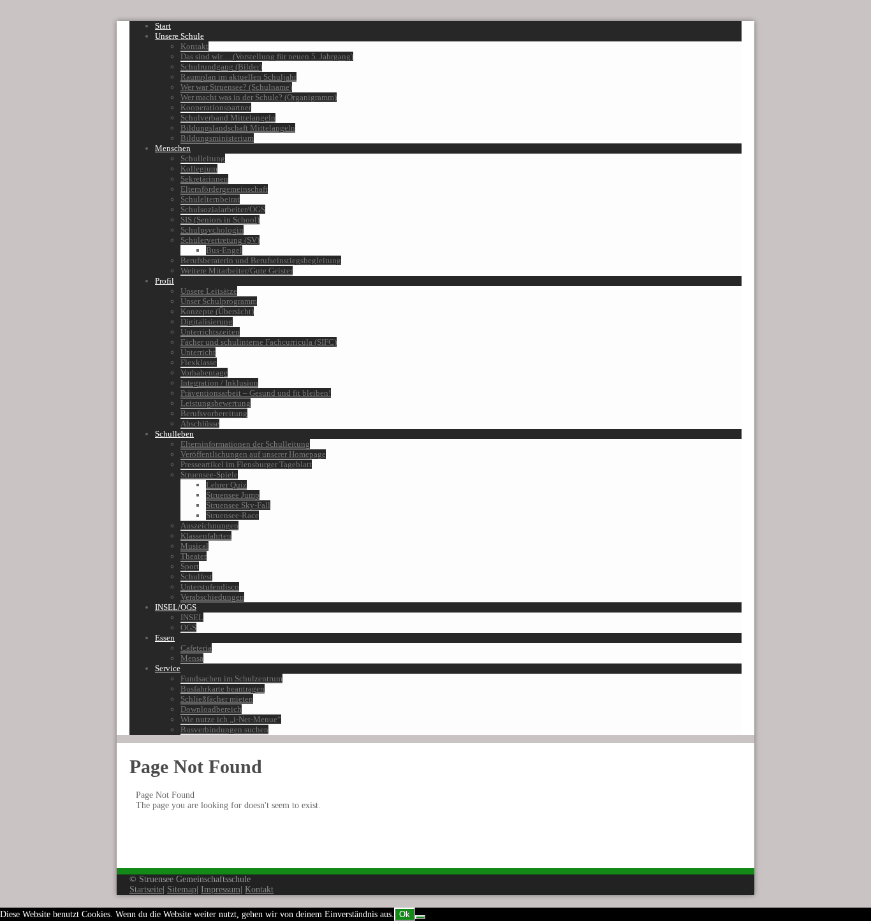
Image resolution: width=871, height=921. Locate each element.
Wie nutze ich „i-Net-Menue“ (230, 719)
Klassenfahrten (205, 535)
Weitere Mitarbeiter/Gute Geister (236, 270)
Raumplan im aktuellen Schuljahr (238, 77)
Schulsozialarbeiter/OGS (222, 209)
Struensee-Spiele (209, 474)
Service (167, 668)
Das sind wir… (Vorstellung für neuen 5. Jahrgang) (266, 56)
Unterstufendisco (209, 586)
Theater (193, 556)
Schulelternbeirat (210, 199)
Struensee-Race (232, 515)
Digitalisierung (206, 321)
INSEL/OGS (175, 607)
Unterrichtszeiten (210, 332)
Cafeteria (196, 648)
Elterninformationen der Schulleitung (245, 444)
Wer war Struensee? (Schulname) (236, 87)
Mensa (191, 658)
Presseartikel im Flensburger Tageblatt (246, 464)
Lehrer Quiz (226, 485)
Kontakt (194, 46)
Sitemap (181, 889)
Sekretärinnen (204, 179)
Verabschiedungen (212, 597)
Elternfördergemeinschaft (224, 189)
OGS (188, 627)
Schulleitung (202, 158)
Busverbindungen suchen (224, 729)
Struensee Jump (233, 495)
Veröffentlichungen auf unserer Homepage (253, 454)
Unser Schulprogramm (218, 301)
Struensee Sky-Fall (238, 505)
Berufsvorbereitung (213, 413)
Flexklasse (198, 362)
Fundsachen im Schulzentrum (231, 678)
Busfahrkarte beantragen (222, 688)
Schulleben (174, 434)
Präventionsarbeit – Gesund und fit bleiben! (255, 393)
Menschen (173, 148)
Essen (165, 637)
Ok (404, 914)
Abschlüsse (199, 423)
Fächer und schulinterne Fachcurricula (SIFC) (258, 342)
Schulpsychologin (212, 230)
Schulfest (196, 576)
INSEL (191, 617)
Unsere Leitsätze (208, 291)
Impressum (220, 889)
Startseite (146, 889)
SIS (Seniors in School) (220, 219)
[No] (420, 917)
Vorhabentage (204, 372)
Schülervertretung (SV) (220, 240)
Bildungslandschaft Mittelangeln (237, 128)
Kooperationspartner (215, 107)
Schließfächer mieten (216, 699)
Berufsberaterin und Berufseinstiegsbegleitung (260, 260)
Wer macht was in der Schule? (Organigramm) (258, 97)
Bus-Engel (224, 250)
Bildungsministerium (217, 138)
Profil (164, 281)
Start (163, 26)
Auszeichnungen (209, 525)
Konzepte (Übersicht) (217, 311)
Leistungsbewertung (215, 403)
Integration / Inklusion (219, 383)
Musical (194, 546)
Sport (189, 566)
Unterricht (198, 352)
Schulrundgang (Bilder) (221, 66)
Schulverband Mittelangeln (227, 117)
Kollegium (198, 168)
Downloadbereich (211, 709)
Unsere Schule (179, 36)
